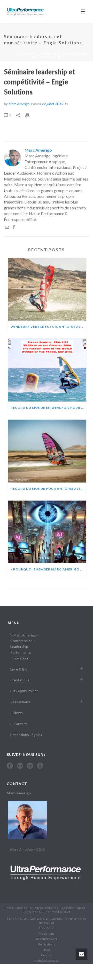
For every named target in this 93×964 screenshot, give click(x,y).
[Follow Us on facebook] (10, 766)
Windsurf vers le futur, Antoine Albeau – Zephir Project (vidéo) (48, 327)
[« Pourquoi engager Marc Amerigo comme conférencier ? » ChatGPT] (47, 532)
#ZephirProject (25, 691)
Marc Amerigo (19, 104)
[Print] (30, 115)
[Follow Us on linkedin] (20, 766)
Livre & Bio (18, 669)
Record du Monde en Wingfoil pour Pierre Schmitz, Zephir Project (48, 408)
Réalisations (20, 702)
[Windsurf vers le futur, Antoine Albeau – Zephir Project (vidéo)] (47, 289)
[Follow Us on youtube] (40, 766)
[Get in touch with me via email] (7, 227)
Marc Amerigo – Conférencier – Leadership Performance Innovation (24, 646)
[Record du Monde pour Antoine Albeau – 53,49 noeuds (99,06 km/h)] (47, 451)
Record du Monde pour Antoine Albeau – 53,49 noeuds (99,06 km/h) (48, 489)
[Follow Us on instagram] (30, 766)
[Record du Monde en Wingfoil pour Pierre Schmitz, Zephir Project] (47, 370)
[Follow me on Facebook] (14, 227)
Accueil (10, 53)
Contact (20, 724)
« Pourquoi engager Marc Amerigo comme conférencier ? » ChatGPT (48, 569)
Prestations (19, 680)
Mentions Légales (27, 734)
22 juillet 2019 (52, 104)
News (18, 712)
